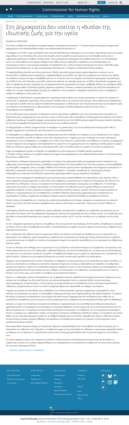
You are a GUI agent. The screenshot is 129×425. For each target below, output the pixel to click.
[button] (64, 412)
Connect (111, 2)
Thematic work (58, 16)
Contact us (81, 375)
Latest (70, 16)
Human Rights (34, 2)
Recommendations (60, 390)
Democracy (48, 2)
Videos (79, 398)
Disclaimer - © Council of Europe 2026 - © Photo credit (61, 421)
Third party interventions (62, 394)
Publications (58, 387)
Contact (89, 421)
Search (106, 16)
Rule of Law (62, 2)
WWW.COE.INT (12, 2)
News (79, 391)
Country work (42, 16)
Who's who (81, 379)
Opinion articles (82, 395)
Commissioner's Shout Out (88, 16)
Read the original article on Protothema (27, 350)
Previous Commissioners (16, 379)
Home (10, 16)
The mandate (12, 383)
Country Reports (59, 375)
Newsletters (58, 383)
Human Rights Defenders (39, 383)
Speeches (57, 379)
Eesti (101, 2)
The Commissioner (25, 16)
